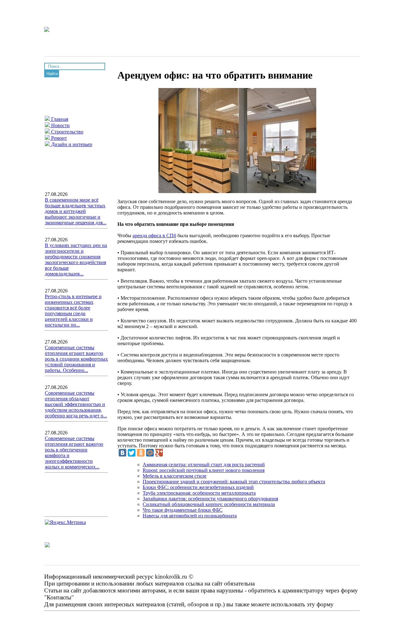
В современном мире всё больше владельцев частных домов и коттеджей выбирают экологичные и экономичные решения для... (75, 211)
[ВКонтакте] (122, 452)
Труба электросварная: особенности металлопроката (199, 493)
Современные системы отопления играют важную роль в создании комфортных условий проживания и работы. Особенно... (76, 359)
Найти (52, 73)
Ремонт (58, 138)
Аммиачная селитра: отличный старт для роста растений (204, 464)
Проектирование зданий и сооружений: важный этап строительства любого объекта (234, 481)
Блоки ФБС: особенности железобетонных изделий (198, 487)
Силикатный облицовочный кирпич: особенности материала (209, 504)
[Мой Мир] (150, 452)
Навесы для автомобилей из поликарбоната (190, 515)
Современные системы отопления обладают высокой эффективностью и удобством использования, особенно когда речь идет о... (76, 404)
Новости (60, 125)
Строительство (66, 131)
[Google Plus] (159, 452)
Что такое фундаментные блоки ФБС (183, 510)
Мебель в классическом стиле (174, 476)
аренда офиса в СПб (154, 235)
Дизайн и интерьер (71, 144)
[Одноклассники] (141, 452)
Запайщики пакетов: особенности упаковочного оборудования (210, 498)
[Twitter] (131, 452)
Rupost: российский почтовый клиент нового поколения (203, 470)
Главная (59, 119)
